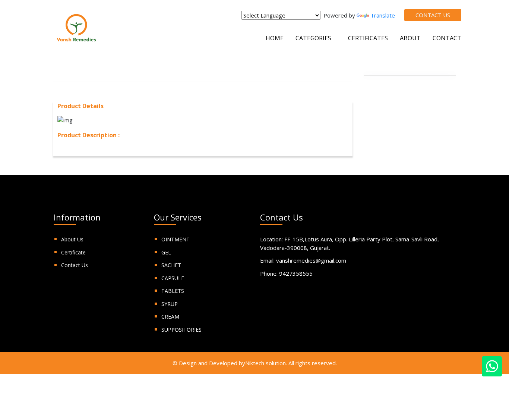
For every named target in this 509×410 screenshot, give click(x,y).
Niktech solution (265, 363)
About (410, 38)
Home (275, 38)
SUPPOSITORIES (181, 329)
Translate (382, 15)
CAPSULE (172, 278)
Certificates (368, 38)
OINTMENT (175, 239)
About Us (72, 239)
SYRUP (169, 303)
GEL (166, 252)
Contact (447, 38)
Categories (314, 38)
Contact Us (74, 265)
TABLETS (172, 290)
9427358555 (296, 273)
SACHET (171, 265)
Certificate (73, 252)
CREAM (170, 316)
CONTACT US (432, 15)
